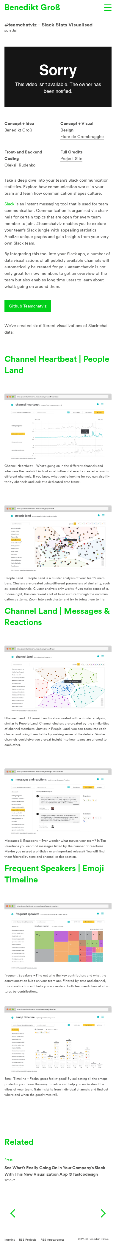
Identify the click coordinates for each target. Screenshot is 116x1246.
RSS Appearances (53, 1239)
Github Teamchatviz (28, 306)
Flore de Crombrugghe (82, 136)
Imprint (9, 1239)
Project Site (71, 158)
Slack (9, 204)
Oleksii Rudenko (19, 165)
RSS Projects (28, 1239)
